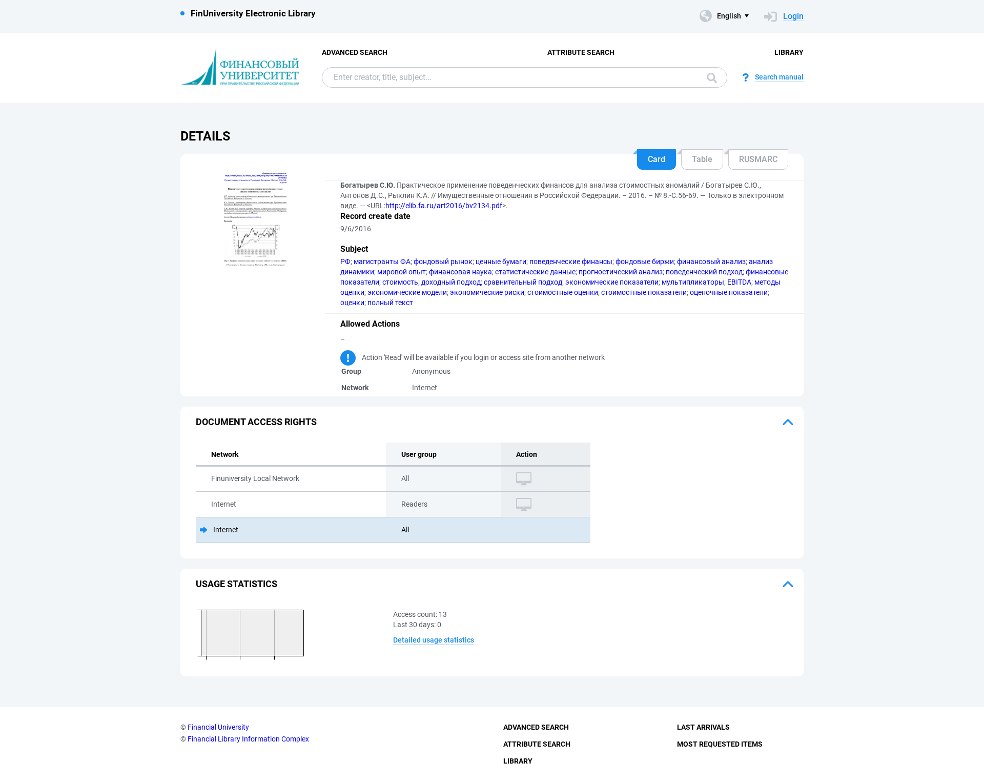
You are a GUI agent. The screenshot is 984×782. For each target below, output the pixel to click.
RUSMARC (758, 159)
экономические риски (487, 292)
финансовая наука (460, 272)
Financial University (218, 727)
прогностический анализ (621, 272)
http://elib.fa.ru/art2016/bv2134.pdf (443, 206)
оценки (352, 302)
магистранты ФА (382, 261)
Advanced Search (354, 52)
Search (709, 77)
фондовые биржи (645, 261)
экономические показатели (612, 282)
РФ (345, 261)
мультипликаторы (693, 282)
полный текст (390, 302)
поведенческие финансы (570, 261)
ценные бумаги (501, 261)
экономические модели (407, 292)
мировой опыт (401, 272)
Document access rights (256, 421)
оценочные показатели (729, 292)
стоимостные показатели (644, 292)
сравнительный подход (523, 282)
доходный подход (451, 282)
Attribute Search (580, 52)
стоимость (400, 282)
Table (702, 159)
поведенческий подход (704, 272)
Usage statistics (236, 583)
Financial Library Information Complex (248, 739)
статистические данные (535, 272)
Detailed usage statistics (433, 640)
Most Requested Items (720, 744)
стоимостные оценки (562, 292)
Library (789, 52)
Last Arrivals (703, 727)
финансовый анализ (711, 261)
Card (656, 159)
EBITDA (739, 282)
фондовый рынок (443, 261)
